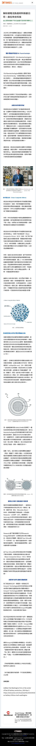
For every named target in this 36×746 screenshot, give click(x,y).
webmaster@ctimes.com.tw (18, 743)
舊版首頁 (25, 735)
